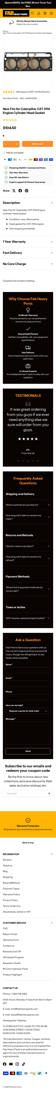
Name (8, 664)
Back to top (28, 842)
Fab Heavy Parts (10, 98)
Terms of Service (11, 905)
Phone (9, 691)
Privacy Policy (10, 900)
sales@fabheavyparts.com (25, 1014)
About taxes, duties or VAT (17, 911)
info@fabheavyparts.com (24, 1008)
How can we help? (14, 705)
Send (28, 751)
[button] (10, 120)
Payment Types (11, 888)
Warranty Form (11, 939)
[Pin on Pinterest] (26, 190)
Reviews (7, 859)
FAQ (5, 928)
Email (8, 678)
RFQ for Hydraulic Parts (15, 968)
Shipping (8, 877)
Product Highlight (12, 974)
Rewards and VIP (12, 951)
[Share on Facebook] (20, 190)
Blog (5, 871)
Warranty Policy (11, 894)
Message (10, 719)
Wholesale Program (13, 957)
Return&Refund (11, 882)
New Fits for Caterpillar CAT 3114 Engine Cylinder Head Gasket (27, 33)
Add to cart (37, 144)
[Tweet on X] (14, 190)
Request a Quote (12, 963)
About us (7, 865)
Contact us (9, 945)
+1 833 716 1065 (19, 993)
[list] (28, 62)
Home (5, 31)
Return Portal (10, 934)
